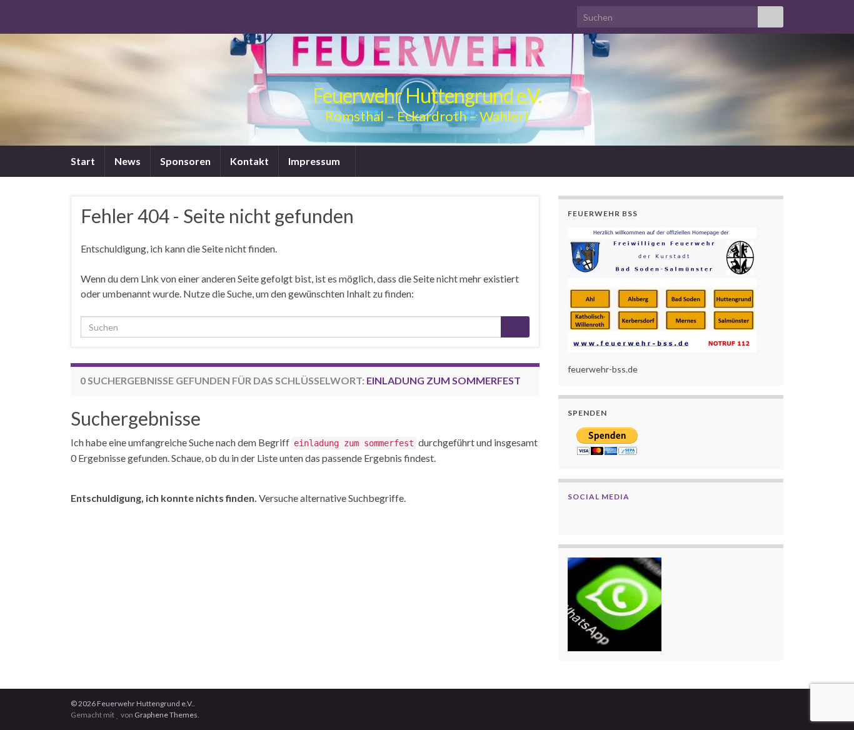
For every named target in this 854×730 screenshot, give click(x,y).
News (127, 161)
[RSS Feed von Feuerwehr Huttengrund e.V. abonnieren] (77, 13)
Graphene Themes (166, 714)
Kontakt (249, 161)
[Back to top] (825, 702)
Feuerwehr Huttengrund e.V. (427, 95)
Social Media (599, 496)
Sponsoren (185, 161)
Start (83, 161)
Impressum (315, 161)
